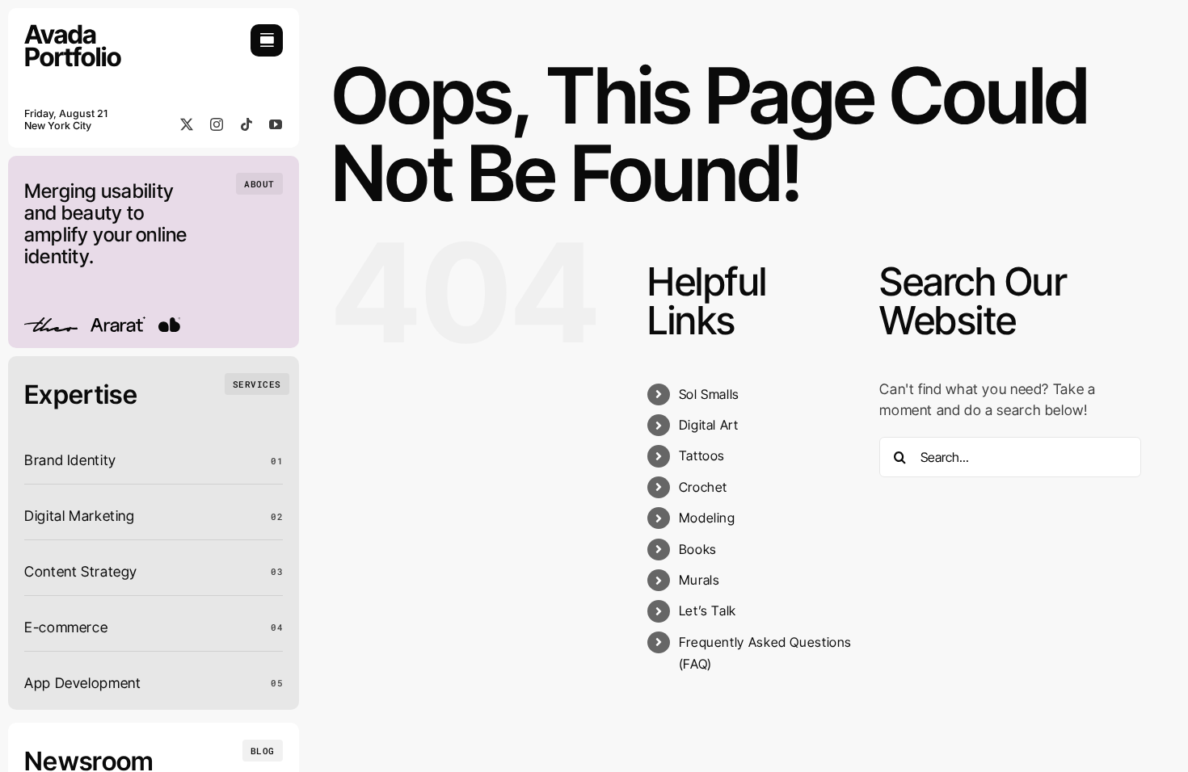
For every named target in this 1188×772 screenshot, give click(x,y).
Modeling (707, 518)
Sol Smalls (709, 394)
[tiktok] (247, 124)
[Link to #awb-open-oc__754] (267, 40)
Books (698, 549)
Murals (699, 580)
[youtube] (276, 124)
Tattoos (702, 455)
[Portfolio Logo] (72, 31)
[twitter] (187, 124)
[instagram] (217, 124)
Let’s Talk (707, 610)
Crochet (703, 487)
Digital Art (709, 425)
